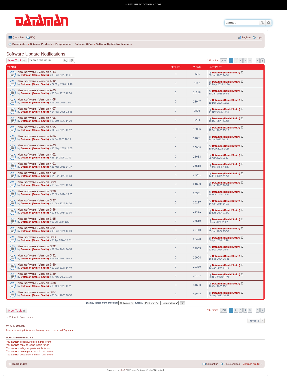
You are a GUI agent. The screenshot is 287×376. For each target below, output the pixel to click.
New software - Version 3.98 (36, 191)
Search (262, 23)
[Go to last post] (242, 72)
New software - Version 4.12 (36, 81)
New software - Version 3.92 (36, 246)
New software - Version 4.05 (36, 127)
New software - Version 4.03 (36, 145)
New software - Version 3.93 (36, 237)
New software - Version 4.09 (36, 90)
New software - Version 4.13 (36, 72)
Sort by (139, 302)
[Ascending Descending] (169, 302)
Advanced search (268, 23)
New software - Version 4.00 (36, 173)
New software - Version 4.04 (36, 136)
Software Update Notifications (35, 53)
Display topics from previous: (102, 302)
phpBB (123, 370)
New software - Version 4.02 (36, 154)
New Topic (15, 60)
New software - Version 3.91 (36, 255)
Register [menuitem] (246, 37)
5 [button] (250, 60)
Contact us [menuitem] (212, 364)
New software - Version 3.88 (36, 283)
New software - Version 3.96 (36, 209)
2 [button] (236, 60)
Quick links (19, 37)
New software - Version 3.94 (36, 228)
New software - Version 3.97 (36, 200)
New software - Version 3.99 (36, 182)
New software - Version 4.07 (36, 108)
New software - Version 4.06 (36, 118)
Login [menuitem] (259, 37)
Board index (19, 364)
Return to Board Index (21, 317)
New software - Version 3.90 (36, 264)
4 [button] (245, 60)
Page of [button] (223, 60)
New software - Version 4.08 (36, 99)
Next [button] (262, 60)
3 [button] (240, 60)
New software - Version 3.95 (36, 218)
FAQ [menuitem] (32, 37)
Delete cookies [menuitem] (232, 364)
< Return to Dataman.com (143, 4)
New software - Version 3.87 (36, 292)
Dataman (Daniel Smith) (35, 75)
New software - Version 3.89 (36, 274)
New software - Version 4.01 (36, 163)
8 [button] (257, 60)
